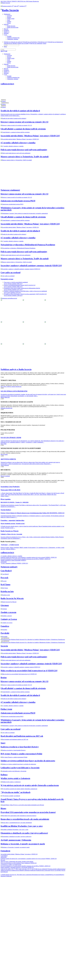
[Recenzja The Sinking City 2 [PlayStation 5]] (4, 609)
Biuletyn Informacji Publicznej (28, 870)
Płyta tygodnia (6, 499)
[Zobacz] (3, 101)
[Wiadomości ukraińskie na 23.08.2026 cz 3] (4, 636)
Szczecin (9, 15)
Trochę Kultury (6, 510)
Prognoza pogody (52, 869)
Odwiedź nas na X (42, 42)
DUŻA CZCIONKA (55, 870)
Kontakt (9, 36)
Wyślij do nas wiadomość (35, 43)
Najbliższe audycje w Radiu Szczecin (16, 369)
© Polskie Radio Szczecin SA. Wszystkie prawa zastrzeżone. (16, 874)
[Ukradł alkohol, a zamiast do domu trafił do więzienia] (15, 132)
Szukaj (44, 43)
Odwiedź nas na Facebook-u (30, 42)
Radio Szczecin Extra (12, 27)
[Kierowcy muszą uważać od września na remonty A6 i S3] (16, 125)
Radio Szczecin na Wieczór (10, 531)
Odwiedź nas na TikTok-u (10, 43)
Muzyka (6, 29)
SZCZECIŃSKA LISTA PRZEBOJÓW (14, 391)
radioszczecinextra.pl (6, 870)
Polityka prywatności (54, 874)
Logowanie (47, 870)
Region (9, 17)
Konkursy (6, 30)
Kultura (9, 21)
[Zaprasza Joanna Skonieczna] (8, 602)
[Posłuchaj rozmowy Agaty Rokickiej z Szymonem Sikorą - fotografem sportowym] (4, 629)
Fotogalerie (5, 851)
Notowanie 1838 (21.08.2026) (10, 490)
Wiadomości (7, 14)
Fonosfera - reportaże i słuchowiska (12, 520)
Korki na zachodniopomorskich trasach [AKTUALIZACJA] (19, 285)
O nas (5, 34)
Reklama (6, 33)
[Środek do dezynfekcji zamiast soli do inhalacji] (13, 118)
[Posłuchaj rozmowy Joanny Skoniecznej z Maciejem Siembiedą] (5, 595)
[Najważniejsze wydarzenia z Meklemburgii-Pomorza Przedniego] (18, 248)
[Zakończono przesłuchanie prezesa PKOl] (12, 204)
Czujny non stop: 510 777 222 (26, 869)
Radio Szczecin (11, 26)
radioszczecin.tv (7, 552)
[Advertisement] (33, 172)
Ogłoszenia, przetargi (12, 39)
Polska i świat (10, 18)
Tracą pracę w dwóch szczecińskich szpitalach (16, 283)
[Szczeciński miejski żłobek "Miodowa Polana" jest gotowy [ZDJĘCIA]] (20, 139)
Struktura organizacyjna (13, 37)
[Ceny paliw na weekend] (7, 276)
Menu (5, 46)
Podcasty (6, 24)
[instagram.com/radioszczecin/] (9, 298)
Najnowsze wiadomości (10, 190)
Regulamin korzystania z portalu (40, 874)
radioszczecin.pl (61, 869)
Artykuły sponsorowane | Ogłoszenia (16, 840)
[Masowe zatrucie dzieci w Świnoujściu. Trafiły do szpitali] (16, 160)
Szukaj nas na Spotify (23, 43)
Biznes (9, 23)
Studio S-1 (6, 31)
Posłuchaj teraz (40, 870)
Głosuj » (7, 496)
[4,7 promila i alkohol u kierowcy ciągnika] (12, 146)
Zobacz (2, 496)
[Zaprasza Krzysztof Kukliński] (5, 574)
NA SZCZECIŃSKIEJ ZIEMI (11, 437)
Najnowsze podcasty (9, 567)
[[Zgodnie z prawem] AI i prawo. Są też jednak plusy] (6, 615)
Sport (8, 20)
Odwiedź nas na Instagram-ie (55, 42)
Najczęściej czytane (7, 279)
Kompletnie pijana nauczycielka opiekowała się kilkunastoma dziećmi (22, 288)
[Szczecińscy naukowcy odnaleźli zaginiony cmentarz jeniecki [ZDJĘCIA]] (20, 269)
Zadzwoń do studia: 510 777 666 (9, 869)
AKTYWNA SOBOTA (8, 459)
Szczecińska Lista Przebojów (10, 486)
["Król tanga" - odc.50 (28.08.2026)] (4, 588)
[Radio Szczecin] (5, 3)
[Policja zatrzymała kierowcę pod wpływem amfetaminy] (16, 153)
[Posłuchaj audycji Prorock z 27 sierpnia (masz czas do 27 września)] (3, 581)
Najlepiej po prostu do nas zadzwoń (13, 42)
